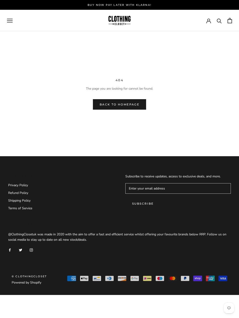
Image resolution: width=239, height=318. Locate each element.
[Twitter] (20, 249)
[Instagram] (31, 249)
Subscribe (143, 203)
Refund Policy (18, 193)
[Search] (219, 20)
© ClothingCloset (29, 276)
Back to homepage (119, 104)
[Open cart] (230, 20)
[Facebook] (9, 249)
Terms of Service (20, 208)
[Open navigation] (10, 21)
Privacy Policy (18, 185)
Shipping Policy (19, 200)
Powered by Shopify (26, 282)
